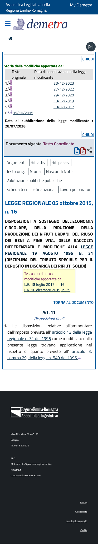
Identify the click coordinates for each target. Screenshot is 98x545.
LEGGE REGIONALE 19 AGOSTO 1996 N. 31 (49, 250)
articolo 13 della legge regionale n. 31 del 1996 (49, 335)
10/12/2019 (64, 101)
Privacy (83, 502)
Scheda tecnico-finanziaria (30, 189)
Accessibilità (81, 511)
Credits (83, 530)
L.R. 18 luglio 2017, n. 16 (44, 284)
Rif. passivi (61, 162)
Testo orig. (15, 171)
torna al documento (74, 302)
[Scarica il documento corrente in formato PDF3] (83, 152)
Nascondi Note (59, 171)
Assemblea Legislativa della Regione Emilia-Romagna (28, 7)
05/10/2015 (23, 113)
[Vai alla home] (10, 39)
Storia (35, 171)
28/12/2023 (64, 83)
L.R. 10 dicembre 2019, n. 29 (47, 290)
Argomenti (15, 162)
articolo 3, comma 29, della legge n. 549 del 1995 (49, 354)
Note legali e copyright (76, 521)
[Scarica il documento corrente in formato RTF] (77, 152)
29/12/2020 (64, 95)
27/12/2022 (64, 89)
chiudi (88, 59)
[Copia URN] (89, 150)
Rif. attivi (38, 162)
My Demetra (81, 5)
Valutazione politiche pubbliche (34, 180)
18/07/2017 (64, 107)
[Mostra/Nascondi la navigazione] (7, 24)
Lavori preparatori (76, 189)
